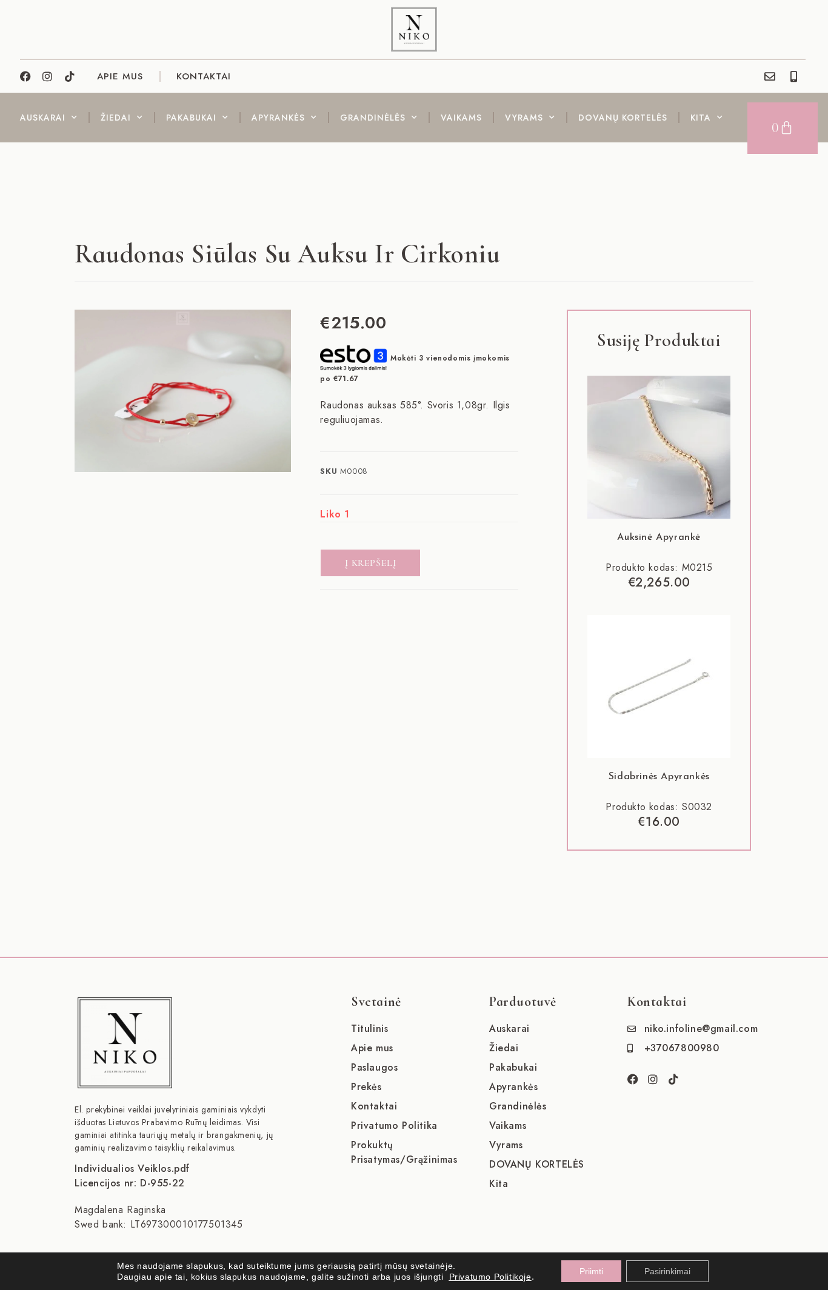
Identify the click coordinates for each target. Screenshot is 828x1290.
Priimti (591, 1271)
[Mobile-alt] (794, 76)
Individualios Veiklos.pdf (132, 1168)
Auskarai (42, 117)
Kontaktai (203, 76)
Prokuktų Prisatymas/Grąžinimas (404, 1152)
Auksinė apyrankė (659, 537)
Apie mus (372, 1048)
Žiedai (116, 117)
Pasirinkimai (667, 1271)
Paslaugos (374, 1067)
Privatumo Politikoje (490, 1277)
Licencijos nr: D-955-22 (130, 1183)
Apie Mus (120, 76)
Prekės (366, 1087)
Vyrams (524, 117)
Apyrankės (278, 117)
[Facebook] (25, 76)
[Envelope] (769, 76)
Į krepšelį (370, 563)
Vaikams (461, 117)
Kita (700, 117)
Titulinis (369, 1029)
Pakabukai (191, 117)
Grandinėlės (373, 117)
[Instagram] (47, 76)
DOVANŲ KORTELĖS (622, 117)
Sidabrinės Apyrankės (659, 777)
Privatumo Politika (394, 1125)
